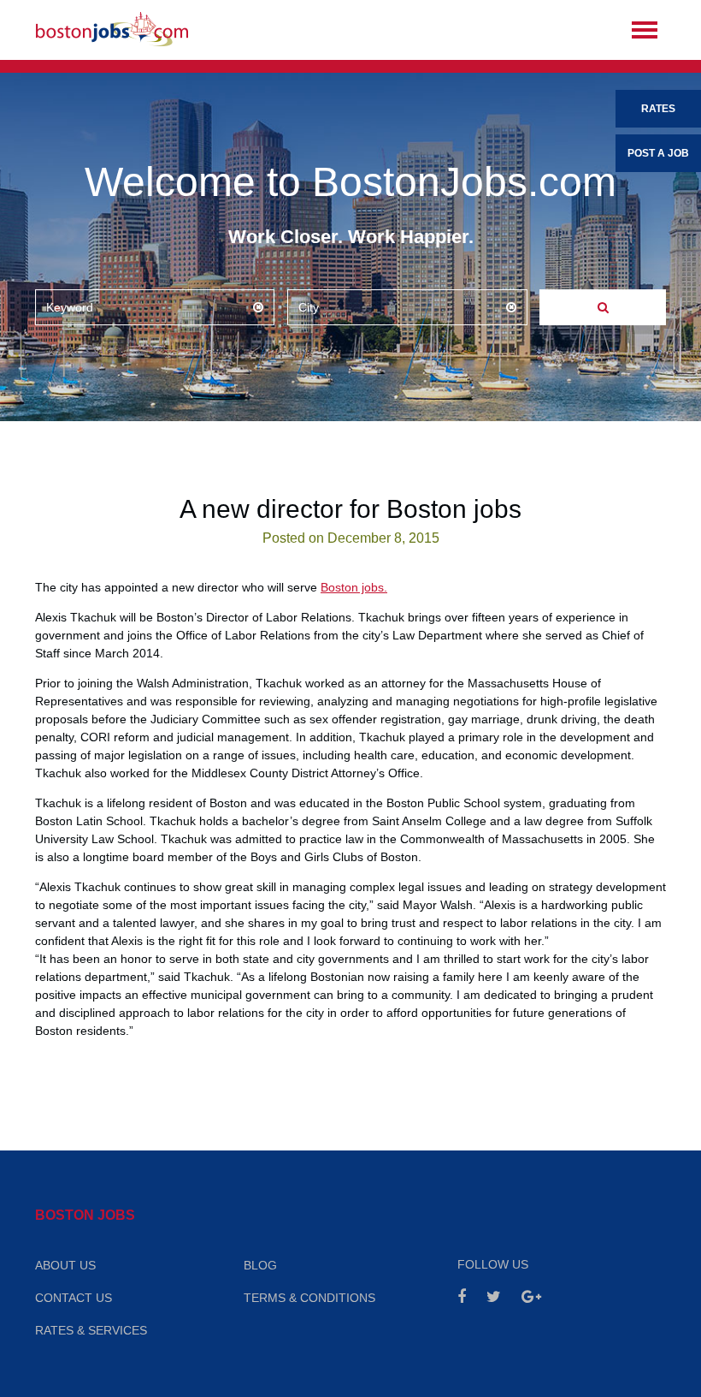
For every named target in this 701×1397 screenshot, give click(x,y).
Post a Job (658, 153)
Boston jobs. (354, 587)
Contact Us (73, 1298)
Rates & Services (91, 1330)
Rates (658, 109)
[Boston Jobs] (112, 30)
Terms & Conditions (309, 1298)
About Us (65, 1265)
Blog (260, 1265)
